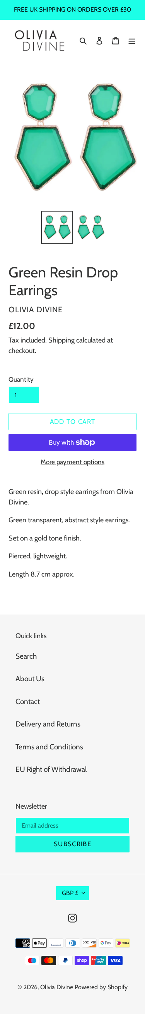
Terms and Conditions (49, 746)
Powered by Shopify (101, 987)
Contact (27, 701)
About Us (29, 678)
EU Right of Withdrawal (51, 769)
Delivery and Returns (47, 724)
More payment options (72, 462)
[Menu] (132, 40)
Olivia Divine (56, 987)
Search (26, 656)
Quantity (21, 379)
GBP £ (70, 893)
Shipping (61, 340)
